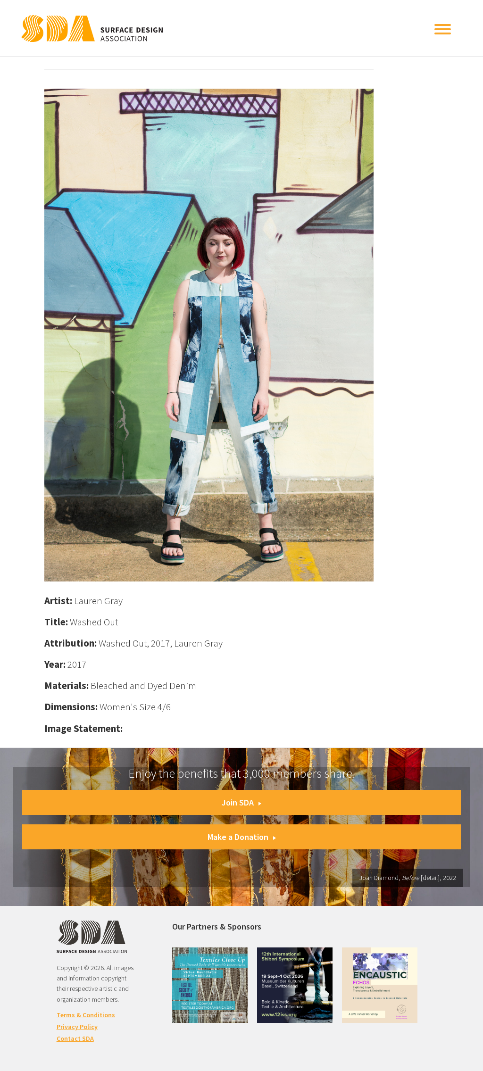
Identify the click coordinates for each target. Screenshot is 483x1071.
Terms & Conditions (86, 1015)
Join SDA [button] (238, 802)
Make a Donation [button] (238, 836)
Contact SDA (75, 1038)
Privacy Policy (77, 1026)
